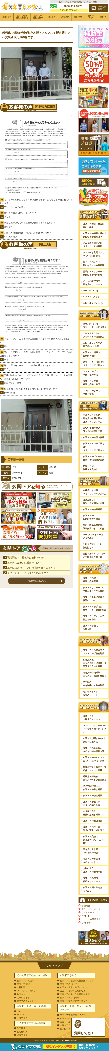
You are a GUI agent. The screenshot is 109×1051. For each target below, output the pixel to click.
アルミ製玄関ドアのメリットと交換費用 (92, 244)
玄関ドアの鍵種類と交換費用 (90, 579)
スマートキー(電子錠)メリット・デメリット (93, 363)
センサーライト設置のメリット (90, 693)
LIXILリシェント (91, 290)
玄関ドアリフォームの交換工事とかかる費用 (93, 589)
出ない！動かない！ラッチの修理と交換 (92, 429)
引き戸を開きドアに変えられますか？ (27, 572)
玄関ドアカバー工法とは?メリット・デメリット (93, 446)
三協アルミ (22, 1018)
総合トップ (7, 17)
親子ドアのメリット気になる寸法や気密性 (93, 263)
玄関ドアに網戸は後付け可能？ (91, 354)
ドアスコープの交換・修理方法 (90, 373)
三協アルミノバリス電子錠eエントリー (92, 344)
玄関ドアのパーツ (68, 984)
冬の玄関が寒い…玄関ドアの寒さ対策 (92, 788)
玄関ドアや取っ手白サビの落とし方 (91, 803)
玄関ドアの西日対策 (92, 821)
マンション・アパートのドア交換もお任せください (94, 728)
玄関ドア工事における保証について (93, 599)
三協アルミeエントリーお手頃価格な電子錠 (94, 555)
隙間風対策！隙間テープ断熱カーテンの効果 (94, 769)
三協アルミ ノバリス (93, 303)
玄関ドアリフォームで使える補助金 (93, 618)
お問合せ (85, 916)
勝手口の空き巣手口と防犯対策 (93, 684)
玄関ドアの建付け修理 (93, 437)
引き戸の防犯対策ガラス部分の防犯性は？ (94, 674)
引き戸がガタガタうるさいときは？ (91, 860)
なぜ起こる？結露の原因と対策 (91, 813)
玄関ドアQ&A (91, 17)
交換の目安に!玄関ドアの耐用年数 (92, 870)
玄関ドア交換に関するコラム (74, 1001)
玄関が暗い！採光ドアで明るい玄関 (93, 501)
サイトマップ (87, 912)
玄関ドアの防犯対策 (69, 997)
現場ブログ (78, 17)
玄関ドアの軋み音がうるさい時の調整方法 (93, 749)
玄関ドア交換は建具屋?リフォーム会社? (93, 839)
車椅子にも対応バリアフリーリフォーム (94, 492)
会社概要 (85, 905)
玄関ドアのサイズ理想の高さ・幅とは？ (93, 828)
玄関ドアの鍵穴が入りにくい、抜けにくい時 (93, 759)
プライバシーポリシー (92, 909)
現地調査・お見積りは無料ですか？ (26, 557)
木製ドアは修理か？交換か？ (91, 468)
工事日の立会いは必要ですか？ (24, 562)
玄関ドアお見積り (25, 980)
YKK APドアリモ (91, 296)
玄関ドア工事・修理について (74, 987)
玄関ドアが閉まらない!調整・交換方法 (94, 740)
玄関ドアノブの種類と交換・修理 (91, 382)
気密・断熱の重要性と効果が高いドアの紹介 (93, 527)
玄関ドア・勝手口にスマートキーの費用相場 (94, 608)
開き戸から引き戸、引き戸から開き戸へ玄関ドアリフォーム (92, 418)
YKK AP (21, 1014)
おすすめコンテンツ (26, 1001)
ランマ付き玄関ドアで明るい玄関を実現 (93, 254)
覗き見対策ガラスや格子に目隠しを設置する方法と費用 (94, 662)
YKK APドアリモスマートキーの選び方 (93, 335)
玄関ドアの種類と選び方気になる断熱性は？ (94, 235)
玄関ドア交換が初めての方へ (74, 1015)
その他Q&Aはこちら (36, 581)
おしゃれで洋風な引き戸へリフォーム (92, 283)
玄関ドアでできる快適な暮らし (75, 991)
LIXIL (19, 1011)
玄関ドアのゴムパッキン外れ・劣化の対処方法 (94, 458)
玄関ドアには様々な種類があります (77, 980)
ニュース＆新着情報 (91, 919)
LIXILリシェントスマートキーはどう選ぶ (94, 325)
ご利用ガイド (87, 922)
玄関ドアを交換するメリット (91, 717)
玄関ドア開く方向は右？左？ (92, 889)
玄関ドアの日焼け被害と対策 (91, 517)
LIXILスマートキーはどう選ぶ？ (93, 536)
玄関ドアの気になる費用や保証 (75, 994)
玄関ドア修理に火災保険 (90, 627)
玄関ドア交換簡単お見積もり (22, 17)
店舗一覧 (103, 17)
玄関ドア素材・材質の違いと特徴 (93, 225)
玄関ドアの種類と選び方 (38, 17)
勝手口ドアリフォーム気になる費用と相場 (93, 273)
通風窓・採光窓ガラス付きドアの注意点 (94, 778)
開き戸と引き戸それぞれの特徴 (90, 851)
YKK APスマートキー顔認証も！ (93, 546)
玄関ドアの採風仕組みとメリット (91, 880)
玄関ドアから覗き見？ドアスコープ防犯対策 (93, 652)
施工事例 (52, 17)
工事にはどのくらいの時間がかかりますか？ (31, 567)
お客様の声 (64, 17)
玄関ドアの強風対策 (92, 509)
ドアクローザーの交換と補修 (91, 392)
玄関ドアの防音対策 (92, 795)
